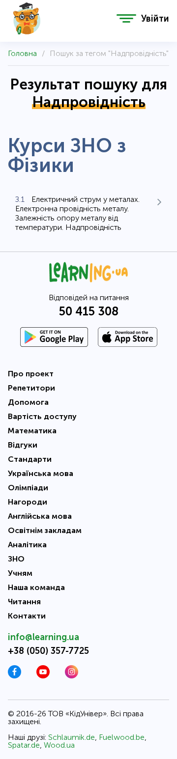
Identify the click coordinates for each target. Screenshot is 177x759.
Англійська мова (40, 516)
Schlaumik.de (71, 737)
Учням (20, 573)
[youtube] (43, 675)
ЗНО (16, 558)
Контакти (27, 615)
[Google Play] (54, 337)
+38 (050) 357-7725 (48, 651)
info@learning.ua (43, 637)
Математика (32, 430)
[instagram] (71, 675)
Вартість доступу (42, 416)
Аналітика (27, 544)
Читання (24, 601)
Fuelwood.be (122, 737)
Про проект (31, 373)
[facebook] (14, 675)
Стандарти (30, 459)
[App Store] (127, 337)
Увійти (155, 18)
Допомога (28, 402)
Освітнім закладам (45, 530)
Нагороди (27, 501)
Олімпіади (28, 487)
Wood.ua (59, 745)
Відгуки (22, 445)
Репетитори (31, 388)
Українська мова (40, 473)
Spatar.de (24, 745)
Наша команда (36, 587)
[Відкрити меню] (126, 18)
